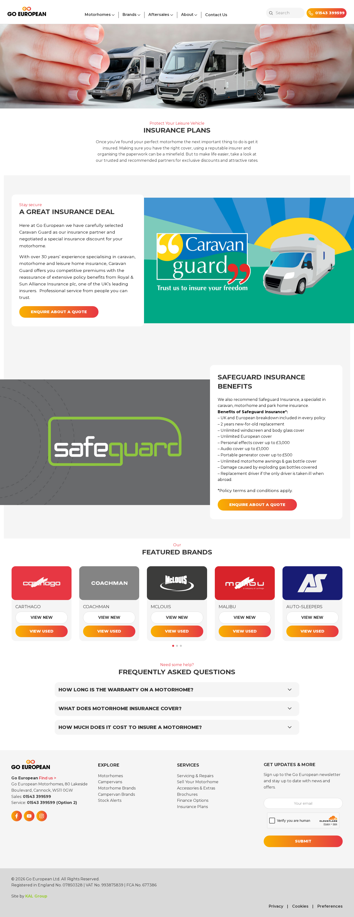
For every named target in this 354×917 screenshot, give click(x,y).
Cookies (300, 906)
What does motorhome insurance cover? (120, 708)
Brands (130, 14)
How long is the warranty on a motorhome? (126, 690)
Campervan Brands (116, 794)
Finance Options (192, 800)
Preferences (330, 906)
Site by (29, 896)
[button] (173, 646)
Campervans (110, 782)
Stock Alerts (109, 800)
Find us (46, 778)
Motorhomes (98, 14)
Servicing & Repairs (195, 776)
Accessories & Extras (196, 788)
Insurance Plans (192, 806)
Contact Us (216, 15)
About (187, 14)
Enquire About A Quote (59, 312)
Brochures (187, 794)
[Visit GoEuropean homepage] (26, 13)
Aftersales (158, 14)
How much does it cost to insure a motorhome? (130, 727)
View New (42, 617)
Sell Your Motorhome (197, 782)
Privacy (276, 906)
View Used (41, 631)
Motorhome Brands (117, 788)
